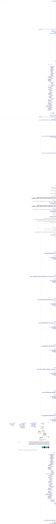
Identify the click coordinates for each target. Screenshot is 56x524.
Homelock (51, 457)
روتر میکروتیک (49, 492)
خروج (55, 503)
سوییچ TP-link (49, 108)
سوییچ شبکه (51, 495)
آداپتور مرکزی (49, 87)
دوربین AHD (49, 80)
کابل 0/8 (50, 97)
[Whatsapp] (46, 447)
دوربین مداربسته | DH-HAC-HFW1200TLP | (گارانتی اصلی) (46, 299)
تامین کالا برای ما (11, 424)
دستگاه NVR (49, 79)
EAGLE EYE (51, 76)
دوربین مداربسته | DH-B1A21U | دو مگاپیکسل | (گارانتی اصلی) (46, 369)
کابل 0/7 (50, 485)
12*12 (50, 479)
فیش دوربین (51, 92)
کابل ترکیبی (49, 484)
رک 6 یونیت (49, 89)
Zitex (52, 84)
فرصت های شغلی (11, 423)
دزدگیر (34, 427)
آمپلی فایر (51, 462)
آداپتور (52, 474)
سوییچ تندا (50, 109)
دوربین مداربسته (52, 203)
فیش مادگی (49, 482)
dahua (52, 78)
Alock (52, 68)
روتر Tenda (49, 102)
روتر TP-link (49, 103)
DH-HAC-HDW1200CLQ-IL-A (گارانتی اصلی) (48, 415)
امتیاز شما (54, 222)
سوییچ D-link (49, 107)
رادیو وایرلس (51, 493)
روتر (52, 490)
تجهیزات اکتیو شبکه (33, 426)
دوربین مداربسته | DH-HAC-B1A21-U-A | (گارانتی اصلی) (47, 322)
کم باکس (51, 90)
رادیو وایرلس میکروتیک (48, 106)
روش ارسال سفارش (22, 426)
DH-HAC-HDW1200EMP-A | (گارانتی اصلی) (49, 392)
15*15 (50, 91)
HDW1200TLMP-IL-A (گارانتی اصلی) (50, 253)
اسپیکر (52, 74)
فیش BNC (49, 93)
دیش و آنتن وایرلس (48, 105)
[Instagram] (45, 447)
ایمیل (55, 230)
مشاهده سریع (54, 305)
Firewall (52, 82)
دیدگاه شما (54, 227)
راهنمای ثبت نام (23, 423)
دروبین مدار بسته (33, 425)
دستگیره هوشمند (33, 424)
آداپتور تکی (49, 86)
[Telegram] (43, 447)
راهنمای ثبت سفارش (22, 424)
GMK (52, 83)
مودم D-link (49, 99)
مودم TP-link (49, 101)
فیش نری (50, 94)
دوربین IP (50, 77)
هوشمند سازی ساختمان (32, 423)
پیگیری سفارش (23, 425)
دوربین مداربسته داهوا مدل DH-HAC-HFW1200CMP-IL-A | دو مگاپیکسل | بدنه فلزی (43, 276)
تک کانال (52, 70)
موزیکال (52, 72)
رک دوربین (51, 88)
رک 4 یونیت (49, 477)
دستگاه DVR (49, 467)
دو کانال (52, 71)
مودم (52, 487)
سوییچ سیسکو (49, 498)
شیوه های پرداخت (22, 427)
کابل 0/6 (52, 95)
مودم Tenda (49, 100)
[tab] (27, 213)
